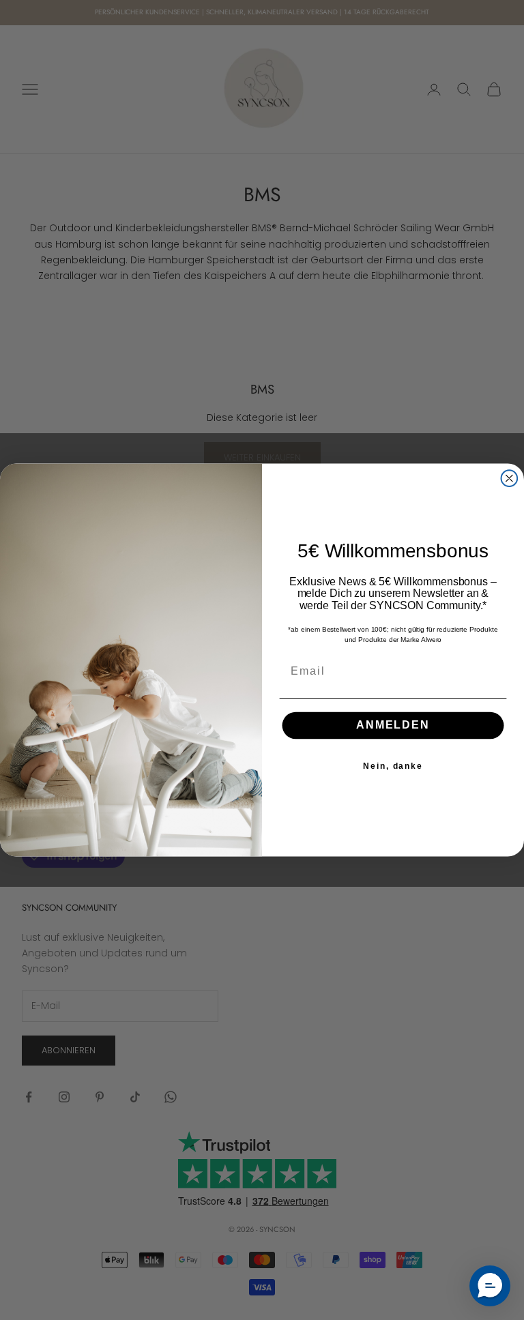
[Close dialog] (509, 478)
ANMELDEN (392, 725)
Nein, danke (393, 766)
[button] (489, 1285)
